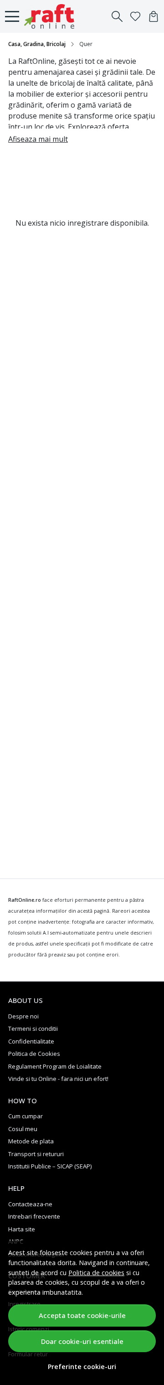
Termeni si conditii (33, 1028)
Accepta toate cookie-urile (82, 1315)
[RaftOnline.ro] (51, 16)
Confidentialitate (31, 1041)
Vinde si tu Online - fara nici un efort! (58, 1079)
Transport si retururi (36, 1154)
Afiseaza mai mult (38, 139)
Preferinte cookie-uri (82, 1366)
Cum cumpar (25, 1116)
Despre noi (23, 1016)
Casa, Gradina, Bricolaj (37, 44)
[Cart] (153, 16)
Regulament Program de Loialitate (55, 1066)
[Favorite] (135, 16)
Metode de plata (31, 1141)
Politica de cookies (96, 1272)
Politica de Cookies (34, 1053)
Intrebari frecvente (34, 1216)
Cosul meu (22, 1129)
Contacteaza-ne (30, 1204)
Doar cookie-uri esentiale (82, 1341)
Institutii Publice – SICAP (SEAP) (50, 1166)
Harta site (21, 1229)
